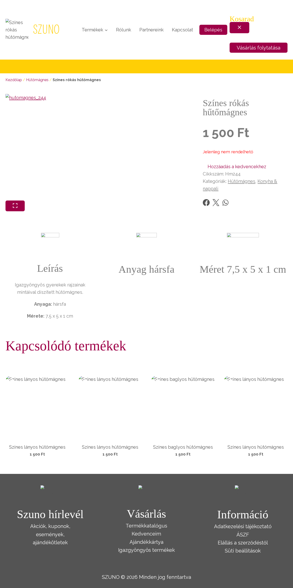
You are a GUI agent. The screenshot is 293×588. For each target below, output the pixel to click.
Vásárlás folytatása (258, 48)
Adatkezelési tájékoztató (242, 526)
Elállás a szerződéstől (243, 543)
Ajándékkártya (146, 542)
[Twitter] (215, 202)
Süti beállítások (243, 551)
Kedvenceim (146, 534)
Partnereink (151, 30)
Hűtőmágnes (37, 80)
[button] (234, 166)
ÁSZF (242, 535)
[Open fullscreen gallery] (15, 206)
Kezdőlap (13, 80)
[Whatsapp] (225, 202)
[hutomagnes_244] (58, 147)
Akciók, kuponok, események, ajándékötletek (50, 534)
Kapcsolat (182, 30)
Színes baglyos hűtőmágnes (183, 447)
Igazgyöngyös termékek (146, 550)
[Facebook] (206, 202)
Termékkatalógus (146, 526)
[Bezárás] (239, 27)
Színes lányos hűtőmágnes (37, 447)
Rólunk (123, 30)
